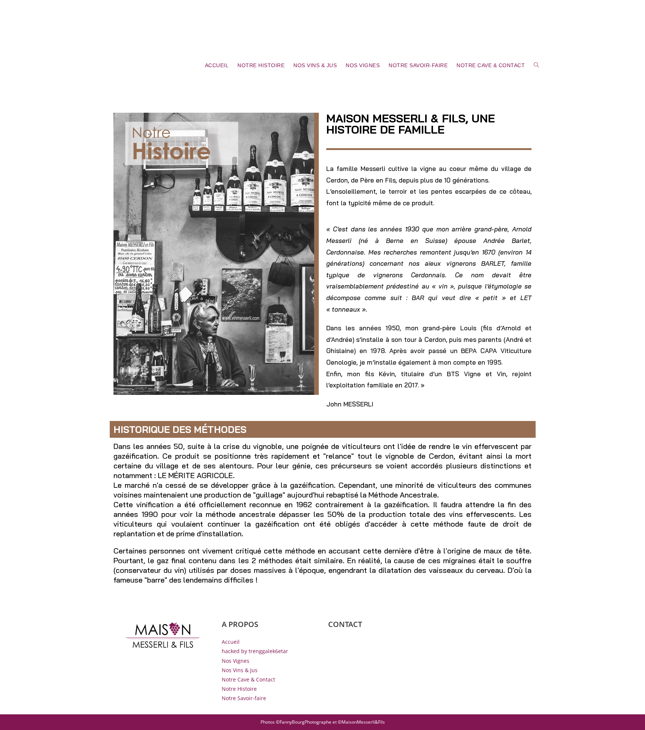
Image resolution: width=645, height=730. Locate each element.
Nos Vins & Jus (240, 670)
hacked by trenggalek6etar (255, 651)
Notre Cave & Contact (248, 679)
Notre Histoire (239, 688)
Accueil (231, 641)
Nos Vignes (235, 660)
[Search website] (536, 65)
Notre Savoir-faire (244, 698)
